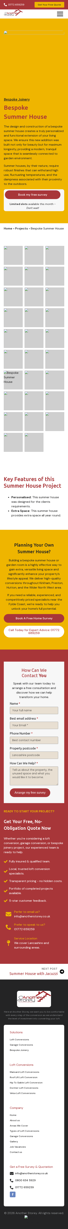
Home (8, 228)
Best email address (24, 718)
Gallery (14, 1141)
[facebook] (12, 1194)
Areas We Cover (19, 1125)
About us (15, 1120)
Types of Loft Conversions (24, 1130)
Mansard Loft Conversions (24, 1072)
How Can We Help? (24, 763)
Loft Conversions (19, 1039)
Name (15, 703)
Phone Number (21, 733)
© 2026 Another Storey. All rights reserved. (34, 1213)
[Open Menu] (60, 14)
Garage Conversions (21, 1044)
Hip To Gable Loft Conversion (26, 1082)
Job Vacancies (18, 1146)
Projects (21, 228)
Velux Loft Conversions (23, 1093)
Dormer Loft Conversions (24, 1087)
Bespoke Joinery (17, 99)
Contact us (16, 1152)
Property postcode (24, 748)
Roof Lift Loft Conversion (23, 1077)
